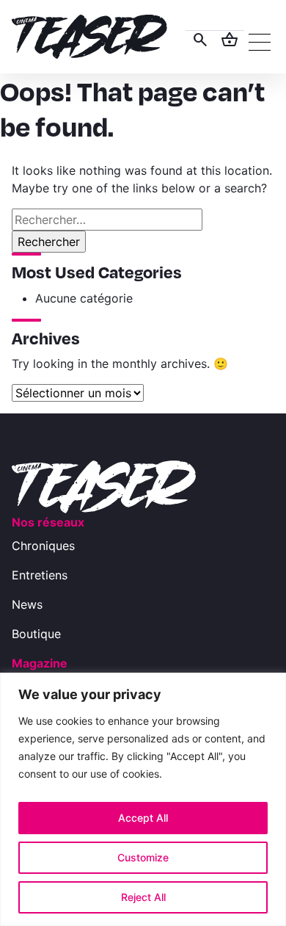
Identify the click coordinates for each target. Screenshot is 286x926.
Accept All (143, 817)
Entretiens (39, 575)
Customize (143, 857)
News (27, 604)
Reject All (143, 897)
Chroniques (43, 545)
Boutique (36, 633)
